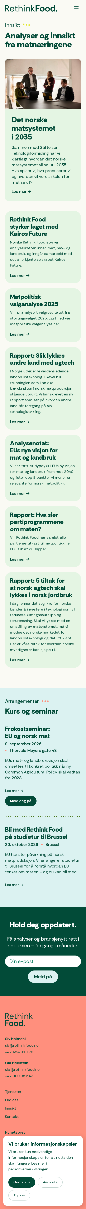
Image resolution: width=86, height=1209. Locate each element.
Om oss (11, 1100)
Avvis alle (50, 1182)
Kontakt (12, 1116)
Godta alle (21, 1182)
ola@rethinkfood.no (22, 1069)
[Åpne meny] (76, 8)
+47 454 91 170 (19, 1052)
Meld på (43, 976)
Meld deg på (23, 802)
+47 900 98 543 (19, 1075)
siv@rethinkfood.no (22, 1045)
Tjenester (13, 1091)
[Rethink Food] (31, 8)
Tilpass (19, 1195)
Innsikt (10, 1108)
